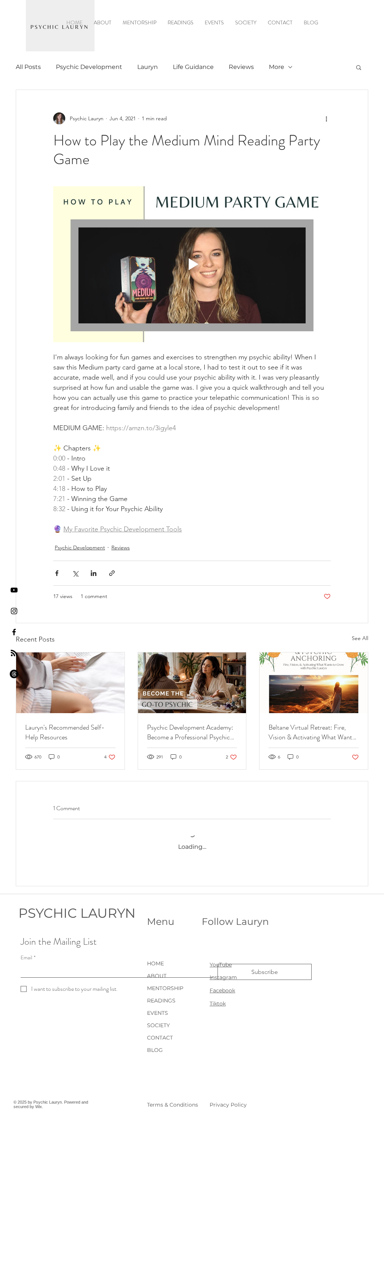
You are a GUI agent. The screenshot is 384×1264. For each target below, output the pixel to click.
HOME (155, 963)
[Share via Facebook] (56, 573)
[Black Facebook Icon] (14, 632)
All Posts (28, 66)
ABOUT (156, 975)
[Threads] (14, 674)
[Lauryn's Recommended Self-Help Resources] (70, 682)
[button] (358, 67)
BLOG (155, 1050)
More (276, 66)
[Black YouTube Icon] (14, 590)
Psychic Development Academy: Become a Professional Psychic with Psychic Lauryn (190, 732)
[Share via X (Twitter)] (75, 573)
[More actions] (326, 118)
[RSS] (14, 653)
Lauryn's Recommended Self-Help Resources (65, 732)
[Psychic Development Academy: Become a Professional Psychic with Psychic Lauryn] (192, 682)
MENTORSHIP (165, 988)
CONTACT (160, 1037)
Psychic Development (89, 66)
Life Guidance (193, 66)
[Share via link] (112, 573)
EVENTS (157, 1013)
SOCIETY (158, 1025)
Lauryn (147, 66)
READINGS (161, 1000)
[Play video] (192, 264)
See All (360, 638)
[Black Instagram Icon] (14, 611)
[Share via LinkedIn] (93, 573)
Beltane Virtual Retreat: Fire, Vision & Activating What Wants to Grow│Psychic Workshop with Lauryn (312, 732)
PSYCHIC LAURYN (76, 913)
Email (28, 957)
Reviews (241, 66)
